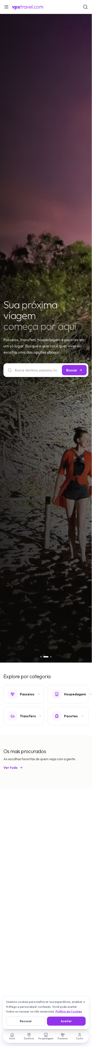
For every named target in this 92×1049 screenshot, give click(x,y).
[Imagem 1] (41, 656)
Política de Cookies (68, 1011)
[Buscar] (85, 7)
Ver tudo (10, 767)
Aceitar (66, 1021)
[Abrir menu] (6, 7)
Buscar (71, 370)
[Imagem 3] (50, 656)
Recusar (26, 1021)
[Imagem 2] (45, 656)
